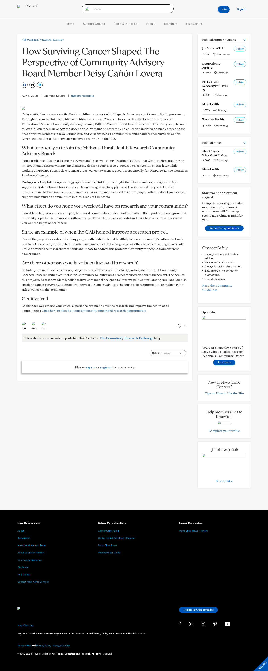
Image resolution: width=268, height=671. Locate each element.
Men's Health (210, 104)
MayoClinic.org (25, 625)
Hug (44, 328)
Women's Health (213, 119)
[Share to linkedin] (40, 85)
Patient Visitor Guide (109, 552)
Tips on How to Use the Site (224, 393)
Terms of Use (24, 645)
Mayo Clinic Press (107, 545)
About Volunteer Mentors (30, 552)
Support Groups (94, 23)
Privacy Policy (43, 645)
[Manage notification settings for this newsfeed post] (179, 326)
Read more (224, 362)
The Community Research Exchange (43, 39)
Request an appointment (224, 228)
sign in (90, 367)
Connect (31, 6)
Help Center (194, 23)
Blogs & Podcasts (125, 23)
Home (70, 23)
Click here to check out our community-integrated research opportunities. (94, 310)
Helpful (34, 328)
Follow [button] (240, 48)
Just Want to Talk (213, 48)
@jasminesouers (82, 95)
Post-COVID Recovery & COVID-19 (215, 86)
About (20, 530)
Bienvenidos (224, 481)
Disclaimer (23, 567)
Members (170, 23)
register (106, 367)
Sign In (241, 9)
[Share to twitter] (32, 85)
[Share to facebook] (25, 85)
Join (224, 9)
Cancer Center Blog (108, 530)
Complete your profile (224, 431)
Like (24, 328)
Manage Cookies (61, 645)
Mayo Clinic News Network (193, 530)
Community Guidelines (29, 559)
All (244, 39)
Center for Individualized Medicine (116, 538)
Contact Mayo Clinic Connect (33, 581)
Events (150, 23)
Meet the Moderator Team (31, 545)
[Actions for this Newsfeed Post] (185, 326)
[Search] (86, 8)
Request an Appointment (198, 609)
